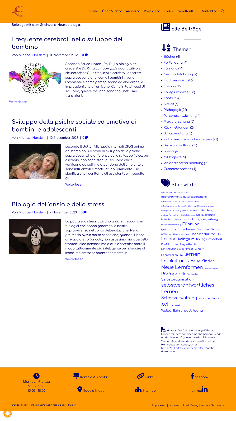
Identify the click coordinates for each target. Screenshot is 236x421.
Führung (170, 68)
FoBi (167, 11)
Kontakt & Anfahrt (94, 377)
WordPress (51, 405)
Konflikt (170, 98)
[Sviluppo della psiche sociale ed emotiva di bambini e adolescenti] (35, 161)
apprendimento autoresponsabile (184, 196)
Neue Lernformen (182, 267)
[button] (7, 413)
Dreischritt (167, 219)
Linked (197, 390)
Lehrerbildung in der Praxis (177, 249)
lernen (192, 254)
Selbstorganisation (177, 279)
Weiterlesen (18, 102)
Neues (169, 104)
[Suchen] (221, 11)
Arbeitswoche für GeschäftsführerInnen (180, 202)
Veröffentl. (186, 11)
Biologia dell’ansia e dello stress (58, 204)
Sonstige (171, 151)
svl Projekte (173, 157)
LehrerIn (200, 249)
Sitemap (149, 390)
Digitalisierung (188, 215)
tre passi (175, 305)
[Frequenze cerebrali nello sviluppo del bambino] (35, 78)
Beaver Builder (68, 405)
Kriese (175, 244)
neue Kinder (202, 261)
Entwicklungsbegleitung (200, 219)
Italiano (170, 86)
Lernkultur (172, 261)
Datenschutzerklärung (184, 405)
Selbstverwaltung (177, 145)
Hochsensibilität (177, 80)
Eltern (178, 220)
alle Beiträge (185, 29)
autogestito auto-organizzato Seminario (180, 211)
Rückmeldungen (176, 127)
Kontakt (207, 11)
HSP (219, 234)
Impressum (159, 405)
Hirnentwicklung (181, 234)
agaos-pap (166, 192)
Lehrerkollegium (172, 255)
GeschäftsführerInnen (178, 229)
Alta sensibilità (180, 192)
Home (93, 11)
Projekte (150, 11)
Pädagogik (172, 110)
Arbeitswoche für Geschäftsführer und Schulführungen (187, 206)
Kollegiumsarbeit (177, 92)
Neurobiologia (211, 268)
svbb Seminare (209, 298)
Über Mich (110, 11)
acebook (202, 377)
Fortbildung (173, 62)
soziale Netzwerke (212, 405)
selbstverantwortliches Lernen (188, 139)
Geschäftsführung (178, 74)
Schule (192, 274)
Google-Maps (93, 390)
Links (149, 377)
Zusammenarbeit (177, 169)
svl (164, 304)
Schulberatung (176, 133)
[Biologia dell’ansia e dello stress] (35, 236)
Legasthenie (188, 244)
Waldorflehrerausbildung (183, 163)
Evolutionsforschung (171, 225)
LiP (187, 261)
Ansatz (131, 11)
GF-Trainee (166, 234)
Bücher (169, 56)
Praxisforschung (177, 121)
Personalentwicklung (180, 115)
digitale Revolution (170, 215)
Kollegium (186, 239)
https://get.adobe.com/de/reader (182, 348)
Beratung (207, 210)
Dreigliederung (205, 215)
